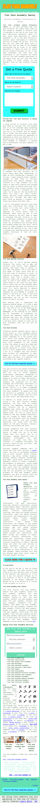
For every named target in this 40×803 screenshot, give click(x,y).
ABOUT (23, 11)
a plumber (21, 715)
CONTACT (28, 11)
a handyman (23, 726)
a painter (21, 729)
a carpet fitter (15, 716)
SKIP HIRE (33, 724)
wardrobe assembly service (14, 531)
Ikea (22, 268)
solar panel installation (19, 728)
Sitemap (4, 779)
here (34, 621)
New (27, 779)
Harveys (5, 268)
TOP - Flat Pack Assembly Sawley (15, 759)
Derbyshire (14, 546)
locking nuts (8, 197)
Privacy (35, 785)
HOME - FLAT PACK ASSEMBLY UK (20, 775)
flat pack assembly (23, 614)
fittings (18, 197)
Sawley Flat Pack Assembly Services (18, 625)
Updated (34, 779)
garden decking (15, 722)
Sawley (34, 450)
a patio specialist (12, 711)
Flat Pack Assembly (17, 779)
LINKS (18, 11)
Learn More (26, 801)
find (9, 590)
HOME (14, 11)
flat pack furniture (27, 38)
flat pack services (26, 544)
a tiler (31, 713)
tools (32, 43)
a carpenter (12, 731)
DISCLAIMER (34, 11)
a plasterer (29, 720)
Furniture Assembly (10, 781)
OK (36, 801)
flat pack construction (26, 503)
